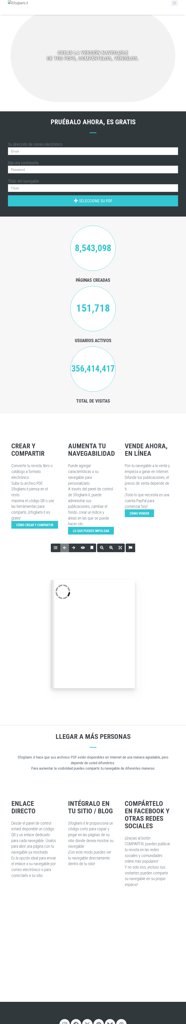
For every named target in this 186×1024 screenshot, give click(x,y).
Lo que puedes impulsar (91, 531)
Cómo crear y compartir (34, 525)
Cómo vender (139, 513)
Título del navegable (23, 181)
